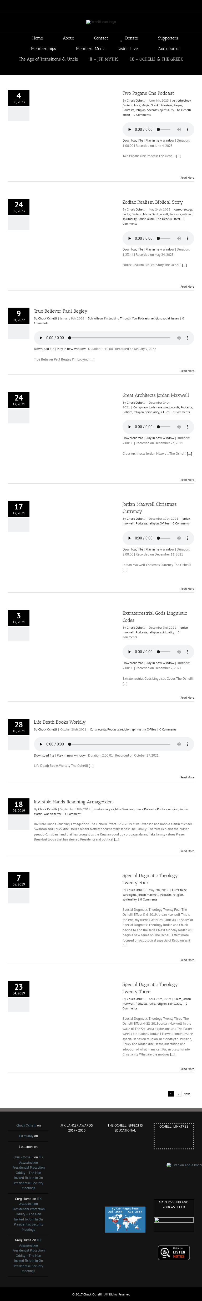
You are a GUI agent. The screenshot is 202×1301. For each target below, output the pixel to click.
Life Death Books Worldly (60, 722)
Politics (127, 412)
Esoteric (128, 105)
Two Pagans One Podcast (148, 93)
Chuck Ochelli (136, 100)
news (139, 809)
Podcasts (128, 110)
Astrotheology (181, 100)
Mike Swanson (124, 809)
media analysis (104, 809)
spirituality (167, 110)
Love (137, 105)
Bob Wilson (95, 318)
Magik (145, 105)
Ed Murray (26, 1136)
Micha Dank (151, 214)
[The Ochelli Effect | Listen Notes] (173, 1247)
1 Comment (72, 814)
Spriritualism (146, 219)
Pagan (178, 105)
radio (152, 1003)
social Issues (171, 318)
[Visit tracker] (125, 1209)
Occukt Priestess (161, 105)
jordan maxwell (159, 407)
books (126, 214)
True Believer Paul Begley (61, 311)
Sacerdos (153, 110)
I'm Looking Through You (120, 318)
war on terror (52, 814)
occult (164, 214)
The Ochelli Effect (168, 219)
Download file (133, 140)
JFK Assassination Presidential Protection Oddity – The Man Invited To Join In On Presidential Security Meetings (28, 1172)
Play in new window (159, 140)
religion (140, 110)
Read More (187, 177)
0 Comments (142, 115)
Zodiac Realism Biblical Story (153, 202)
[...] (178, 156)
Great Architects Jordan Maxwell (156, 395)
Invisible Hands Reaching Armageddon (73, 802)
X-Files (164, 412)
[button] (108, 69)
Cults (93, 729)
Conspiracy (140, 407)
